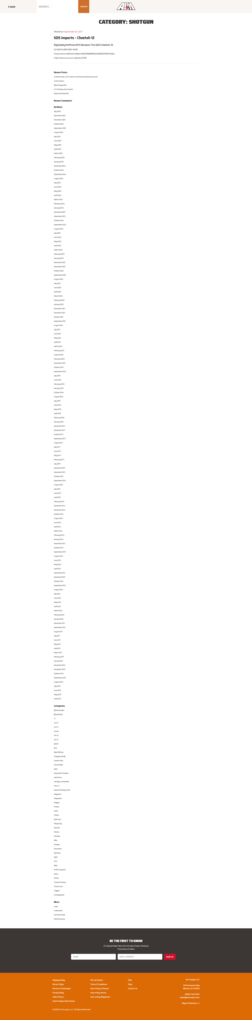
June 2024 (57, 186)
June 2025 (57, 140)
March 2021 (58, 346)
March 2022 (58, 295)
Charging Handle (59, 756)
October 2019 (58, 367)
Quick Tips (57, 819)
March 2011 (58, 652)
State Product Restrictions (63, 1001)
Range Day (58, 823)
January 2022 (59, 304)
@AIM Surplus (59, 710)
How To (56, 785)
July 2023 (57, 233)
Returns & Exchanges (61, 988)
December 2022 (59, 262)
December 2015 (59, 467)
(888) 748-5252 (192, 994)
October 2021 (58, 316)
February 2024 (59, 203)
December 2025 (59, 115)
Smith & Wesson (60, 869)
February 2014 (59, 535)
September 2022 (60, 274)
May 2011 (57, 644)
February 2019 (59, 384)
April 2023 (57, 245)
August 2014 (58, 518)
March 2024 (58, 199)
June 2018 (57, 405)
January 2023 (59, 258)
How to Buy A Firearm (99, 988)
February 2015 (59, 501)
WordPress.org (59, 918)
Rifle (55, 840)
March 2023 (58, 249)
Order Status (58, 996)
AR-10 (56, 735)
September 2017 (60, 438)
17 (55, 718)
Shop (130, 984)
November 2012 (59, 577)
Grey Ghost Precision (61, 773)
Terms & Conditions (98, 984)
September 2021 (60, 321)
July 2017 (57, 446)
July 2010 (57, 686)
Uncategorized (59, 894)
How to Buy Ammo (98, 992)
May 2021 (57, 337)
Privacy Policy (58, 992)
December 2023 (59, 212)
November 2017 (59, 430)
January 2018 (58, 421)
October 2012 (58, 581)
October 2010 (58, 673)
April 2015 (57, 497)
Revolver (57, 836)
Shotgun (57, 844)
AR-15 (56, 739)
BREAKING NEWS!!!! (61, 93)
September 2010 (60, 677)
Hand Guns (58, 777)
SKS (55, 861)
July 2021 (57, 329)
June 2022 (57, 287)
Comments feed (59, 914)
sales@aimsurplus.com (190, 997)
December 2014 (59, 505)
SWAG (56, 878)
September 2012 (60, 585)
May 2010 (57, 694)
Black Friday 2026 (60, 85)
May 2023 (57, 241)
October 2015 (58, 476)
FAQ (130, 980)
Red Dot (57, 827)
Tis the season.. (59, 80)
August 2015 (58, 484)
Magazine (57, 794)
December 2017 (59, 426)
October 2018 (58, 392)
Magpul (56, 802)
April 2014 (57, 526)
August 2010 (58, 681)
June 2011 (57, 639)
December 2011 (59, 623)
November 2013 (59, 543)
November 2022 (59, 266)
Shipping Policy (58, 980)
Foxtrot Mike (58, 764)
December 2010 (59, 665)
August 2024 (58, 178)
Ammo (56, 731)
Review (56, 831)
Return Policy (58, 984)
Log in (56, 906)
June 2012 (57, 598)
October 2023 (59, 220)
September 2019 (60, 371)
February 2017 (59, 459)
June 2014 (57, 522)
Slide (55, 865)
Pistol (56, 810)
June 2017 (57, 451)
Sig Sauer (57, 852)
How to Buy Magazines (100, 996)
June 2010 (57, 690)
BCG (55, 748)
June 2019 (57, 379)
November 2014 (59, 509)
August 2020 (58, 354)
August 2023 (58, 228)
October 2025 (59, 123)
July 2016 (57, 463)
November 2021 (59, 312)
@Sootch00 (58, 714)
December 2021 (59, 308)
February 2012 (59, 614)
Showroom (58, 848)
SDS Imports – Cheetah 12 (74, 38)
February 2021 (59, 350)
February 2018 (59, 417)
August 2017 (58, 442)
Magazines (58, 798)
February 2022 (59, 300)
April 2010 (57, 698)
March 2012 (58, 610)
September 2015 (60, 480)
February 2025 (59, 157)
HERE (74, 49)
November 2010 (59, 669)
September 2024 (60, 174)
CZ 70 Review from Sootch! (63, 89)
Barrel (56, 743)
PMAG (56, 815)
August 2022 (58, 279)
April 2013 (57, 568)
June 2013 (57, 560)
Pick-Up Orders (96, 980)
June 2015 (57, 493)
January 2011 (58, 660)
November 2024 (60, 165)
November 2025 (59, 119)
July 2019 (57, 375)
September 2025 (60, 128)
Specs (56, 873)
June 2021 (57, 333)
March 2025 (58, 153)
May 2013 (57, 564)
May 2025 (57, 144)
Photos (56, 806)
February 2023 (59, 254)
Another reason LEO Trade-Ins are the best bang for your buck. (76, 76)
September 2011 (59, 627)
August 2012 (58, 589)
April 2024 (57, 195)
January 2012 (58, 619)
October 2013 (58, 547)
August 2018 (58, 396)
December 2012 (59, 572)
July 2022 (57, 283)
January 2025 (59, 161)
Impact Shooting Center (62, 789)
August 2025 (58, 132)
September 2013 (60, 551)
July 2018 (57, 400)
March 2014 (58, 530)
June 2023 (57, 237)
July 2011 (57, 635)
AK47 (56, 722)
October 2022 (59, 270)
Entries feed (58, 910)
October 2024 (59, 170)
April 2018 (57, 413)
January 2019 (58, 388)
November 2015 (59, 472)
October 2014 (59, 514)
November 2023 (59, 216)
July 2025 (57, 136)
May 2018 (57, 409)
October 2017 (58, 434)
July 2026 (57, 111)
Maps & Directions (190, 1003)
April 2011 (57, 648)
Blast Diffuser (58, 752)
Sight (55, 857)
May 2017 (57, 455)
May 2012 (57, 602)
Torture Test (58, 886)
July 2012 (57, 593)
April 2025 (57, 149)
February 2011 (59, 656)
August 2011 (58, 631)
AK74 (56, 727)
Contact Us (132, 988)
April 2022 (57, 291)
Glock (55, 768)
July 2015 (57, 488)
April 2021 (57, 342)
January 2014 (59, 539)
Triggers (57, 890)
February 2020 (59, 358)
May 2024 (58, 191)
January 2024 (59, 207)
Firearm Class (58, 760)
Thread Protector (60, 882)
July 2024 (57, 182)
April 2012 (57, 606)
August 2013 (58, 556)
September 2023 (60, 224)
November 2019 (59, 363)
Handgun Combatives (61, 781)
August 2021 (58, 325)
